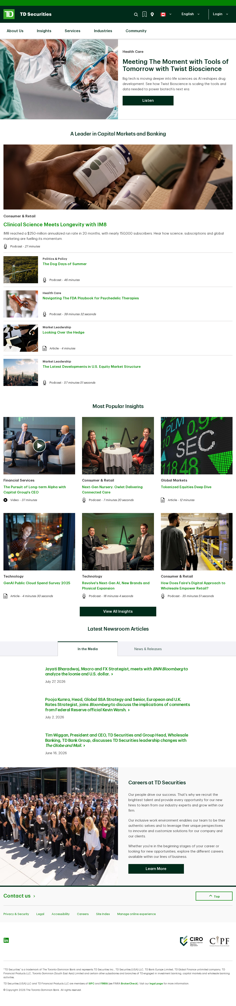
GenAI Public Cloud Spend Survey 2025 (36, 583)
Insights (44, 31)
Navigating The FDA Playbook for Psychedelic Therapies (91, 298)
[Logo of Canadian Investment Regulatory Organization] (191, 941)
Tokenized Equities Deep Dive (186, 487)
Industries (103, 31)
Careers (83, 913)
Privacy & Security (16, 913)
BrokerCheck (129, 983)
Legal (40, 913)
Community (136, 31)
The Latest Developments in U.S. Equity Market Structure (92, 366)
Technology (13, 576)
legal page (156, 983)
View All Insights (118, 611)
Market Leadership (57, 327)
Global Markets (174, 480)
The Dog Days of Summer (65, 264)
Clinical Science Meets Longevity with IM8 (55, 224)
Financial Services (18, 480)
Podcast (16, 246)
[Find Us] (151, 14)
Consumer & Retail (19, 216)
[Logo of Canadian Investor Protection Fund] (219, 941)
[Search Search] (136, 14)
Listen (148, 100)
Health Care (133, 52)
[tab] (88, 648)
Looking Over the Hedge (63, 332)
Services (72, 31)
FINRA (104, 983)
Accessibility (61, 913)
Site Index (103, 913)
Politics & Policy (55, 258)
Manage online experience (136, 913)
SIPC (91, 983)
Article (54, 348)
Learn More (156, 869)
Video (14, 500)
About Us (15, 31)
